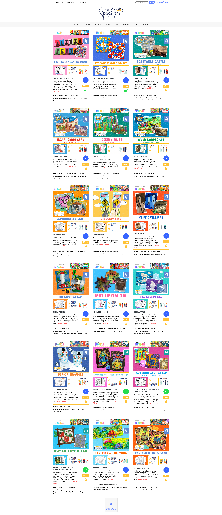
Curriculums (97, 24)
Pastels (100, 178)
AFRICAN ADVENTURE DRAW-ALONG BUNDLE (72, 251)
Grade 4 (76, 98)
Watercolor (120, 178)
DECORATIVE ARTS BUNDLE (107, 407)
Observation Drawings (75, 333)
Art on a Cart (69, 98)
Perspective (66, 178)
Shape (85, 333)
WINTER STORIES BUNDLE (147, 329)
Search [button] (152, 2)
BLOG (63, 2)
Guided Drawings (156, 98)
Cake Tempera (69, 254)
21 (107, 509)
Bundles (107, 24)
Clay (107, 331)
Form (75, 331)
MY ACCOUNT (83, 2)
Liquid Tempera (143, 100)
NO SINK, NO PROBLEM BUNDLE (108, 95)
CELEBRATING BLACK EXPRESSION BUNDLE (112, 329)
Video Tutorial (152, 100)
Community (145, 24)
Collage (67, 409)
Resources (125, 24)
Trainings (135, 24)
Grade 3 (111, 410)
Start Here (87, 24)
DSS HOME (56, 2)
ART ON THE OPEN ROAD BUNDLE (109, 251)
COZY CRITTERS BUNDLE (146, 485)
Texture (105, 178)
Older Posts (112, 509)
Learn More (57, 91)
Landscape (165, 98)
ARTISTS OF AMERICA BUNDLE (148, 173)
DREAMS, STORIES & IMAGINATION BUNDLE (72, 173)
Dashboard (76, 24)
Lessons (116, 24)
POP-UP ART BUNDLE (65, 406)
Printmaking (76, 492)
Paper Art (119, 487)
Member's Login (163, 2)
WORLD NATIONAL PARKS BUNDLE (149, 251)
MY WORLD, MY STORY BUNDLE (68, 95)
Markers (95, 100)
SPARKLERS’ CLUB (72, 2)
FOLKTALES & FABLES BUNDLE (108, 485)
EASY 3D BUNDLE (64, 329)
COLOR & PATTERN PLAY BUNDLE (109, 173)
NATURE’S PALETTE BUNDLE (147, 95)
